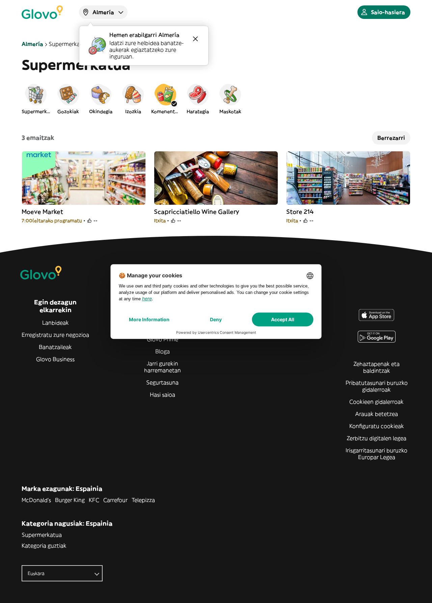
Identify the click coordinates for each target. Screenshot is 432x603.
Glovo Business (55, 359)
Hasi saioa (162, 394)
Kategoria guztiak (44, 545)
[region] (216, 98)
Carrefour (115, 500)
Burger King (70, 500)
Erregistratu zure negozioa (55, 334)
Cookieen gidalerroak (376, 401)
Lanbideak (55, 322)
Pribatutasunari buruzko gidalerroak (377, 386)
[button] (36, 98)
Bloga (162, 351)
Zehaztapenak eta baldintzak (376, 367)
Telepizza (143, 500)
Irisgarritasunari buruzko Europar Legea (376, 453)
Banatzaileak (55, 347)
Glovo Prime (162, 339)
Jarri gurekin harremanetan (162, 367)
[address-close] (195, 39)
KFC (94, 500)
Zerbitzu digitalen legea (376, 438)
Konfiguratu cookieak (376, 426)
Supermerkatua (42, 534)
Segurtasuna (162, 382)
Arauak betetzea (376, 413)
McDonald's (36, 500)
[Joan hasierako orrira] (42, 12)
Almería (32, 44)
